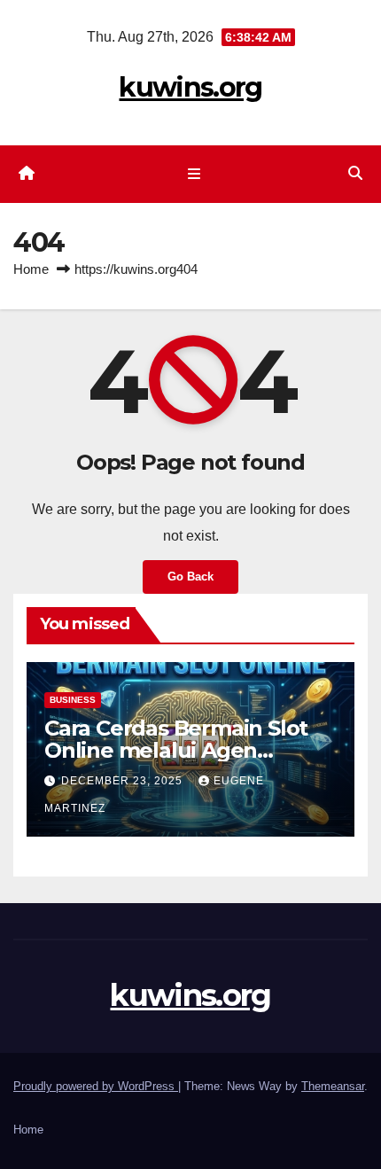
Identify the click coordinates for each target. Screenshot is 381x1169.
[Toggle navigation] (193, 174)
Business (73, 700)
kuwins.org (190, 87)
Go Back (190, 576)
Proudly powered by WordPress (95, 1086)
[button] (355, 173)
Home (31, 269)
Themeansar (332, 1086)
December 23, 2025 (123, 781)
